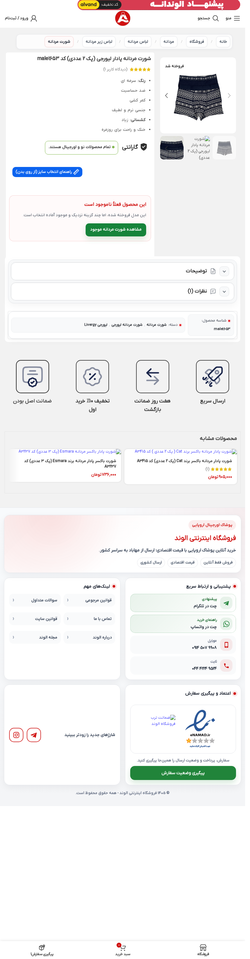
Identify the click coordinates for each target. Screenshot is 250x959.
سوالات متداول (44, 600)
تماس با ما (103, 619)
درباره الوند (102, 637)
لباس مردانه (138, 41)
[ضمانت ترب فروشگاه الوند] (161, 729)
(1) (207, 469)
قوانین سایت (46, 619)
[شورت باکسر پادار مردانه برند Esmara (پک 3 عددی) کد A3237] (64, 452)
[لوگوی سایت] (123, 18)
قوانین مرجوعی (98, 600)
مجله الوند (48, 637)
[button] (229, 95)
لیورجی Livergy (95, 324)
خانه (223, 41)
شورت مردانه (59, 41)
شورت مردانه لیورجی (127, 324)
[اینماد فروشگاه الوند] (200, 729)
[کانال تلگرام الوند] (34, 735)
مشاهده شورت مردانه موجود (116, 229)
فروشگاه (196, 41)
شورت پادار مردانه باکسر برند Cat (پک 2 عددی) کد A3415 (184, 461)
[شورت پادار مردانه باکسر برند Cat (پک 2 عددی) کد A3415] (180, 452)
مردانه (168, 41)
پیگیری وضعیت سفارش (183, 773)
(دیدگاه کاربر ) (115, 69)
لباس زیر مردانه (99, 41)
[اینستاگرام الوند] (16, 735)
